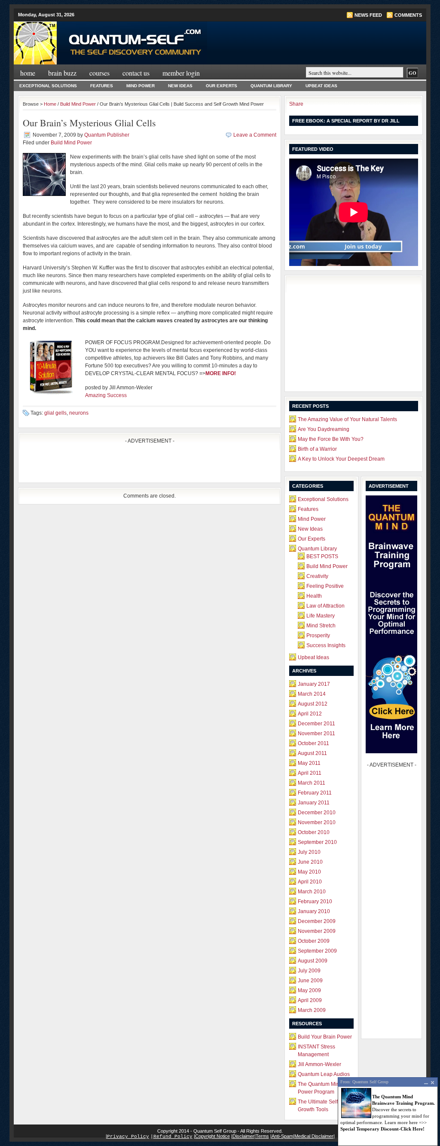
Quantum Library (271, 85)
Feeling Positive (325, 586)
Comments (408, 15)
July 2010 (309, 852)
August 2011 (312, 753)
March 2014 (312, 694)
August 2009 (312, 961)
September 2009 (317, 951)
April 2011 (309, 773)
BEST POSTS (322, 556)
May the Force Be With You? (331, 439)
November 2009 (317, 931)
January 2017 (314, 684)
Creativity (317, 576)
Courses (99, 72)
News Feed (368, 15)
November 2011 (316, 733)
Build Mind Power (78, 104)
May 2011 (309, 763)
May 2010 (309, 872)
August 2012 (312, 704)
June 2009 (310, 981)
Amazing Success (106, 395)
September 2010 (317, 842)
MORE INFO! (220, 373)
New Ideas (180, 85)
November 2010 (317, 822)
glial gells (55, 413)
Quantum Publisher (106, 135)
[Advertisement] (123, 465)
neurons (79, 413)
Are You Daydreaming (323, 429)
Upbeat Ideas (321, 85)
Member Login (181, 72)
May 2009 (309, 990)
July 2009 (309, 971)
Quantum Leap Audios (324, 1074)
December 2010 (317, 813)
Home (27, 72)
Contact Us (136, 72)
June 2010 (310, 862)
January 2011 (314, 803)
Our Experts (221, 85)
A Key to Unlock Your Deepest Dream (341, 459)
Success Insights (325, 645)
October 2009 (314, 941)
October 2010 (314, 832)
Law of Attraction (325, 606)
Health (314, 596)
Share (296, 104)
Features (101, 85)
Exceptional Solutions (48, 85)
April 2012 (310, 714)
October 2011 (313, 743)
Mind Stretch (321, 626)
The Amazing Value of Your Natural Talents (347, 419)
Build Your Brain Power (325, 1037)
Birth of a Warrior (317, 449)
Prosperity (318, 636)
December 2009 (317, 921)
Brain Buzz (62, 72)
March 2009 (312, 1010)
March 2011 (311, 783)
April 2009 (310, 1000)
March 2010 (312, 892)
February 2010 (315, 901)
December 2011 (316, 724)
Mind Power (140, 85)
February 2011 (315, 793)
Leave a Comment (254, 135)
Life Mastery (320, 616)
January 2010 (314, 911)
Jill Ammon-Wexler (319, 1064)
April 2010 (310, 882)
